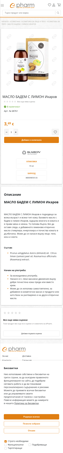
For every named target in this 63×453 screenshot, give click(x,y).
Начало (5, 21)
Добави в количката (31, 140)
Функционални (15, 444)
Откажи (31, 430)
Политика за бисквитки (26, 403)
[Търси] (58, 13)
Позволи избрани (31, 424)
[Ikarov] (31, 152)
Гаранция (26, 360)
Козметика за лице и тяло (34, 21)
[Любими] (49, 5)
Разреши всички (31, 417)
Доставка (26, 356)
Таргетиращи (14, 448)
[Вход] (54, 6)
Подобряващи (39, 444)
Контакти (6, 360)
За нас (5, 356)
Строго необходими (17, 441)
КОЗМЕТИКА (15, 21)
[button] (4, 5)
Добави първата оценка (31, 333)
